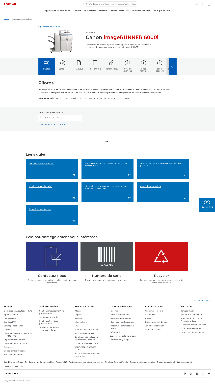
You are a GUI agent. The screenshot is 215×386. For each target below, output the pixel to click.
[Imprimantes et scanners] (108, 10)
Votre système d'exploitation (50, 112)
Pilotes (46, 69)
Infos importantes (143, 70)
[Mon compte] (203, 4)
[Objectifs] (82, 10)
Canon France (10, 373)
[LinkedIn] (197, 374)
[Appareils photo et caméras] (71, 10)
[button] (207, 205)
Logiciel (62, 69)
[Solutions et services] (130, 10)
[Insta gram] (191, 374)
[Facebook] (185, 374)
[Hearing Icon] (197, 4)
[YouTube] (209, 374)
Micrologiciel (111, 69)
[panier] (209, 4)
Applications (95, 69)
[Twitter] (203, 374)
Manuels (79, 69)
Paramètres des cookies (14, 367)
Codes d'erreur (160, 70)
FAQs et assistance (127, 70)
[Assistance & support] (152, 10)
